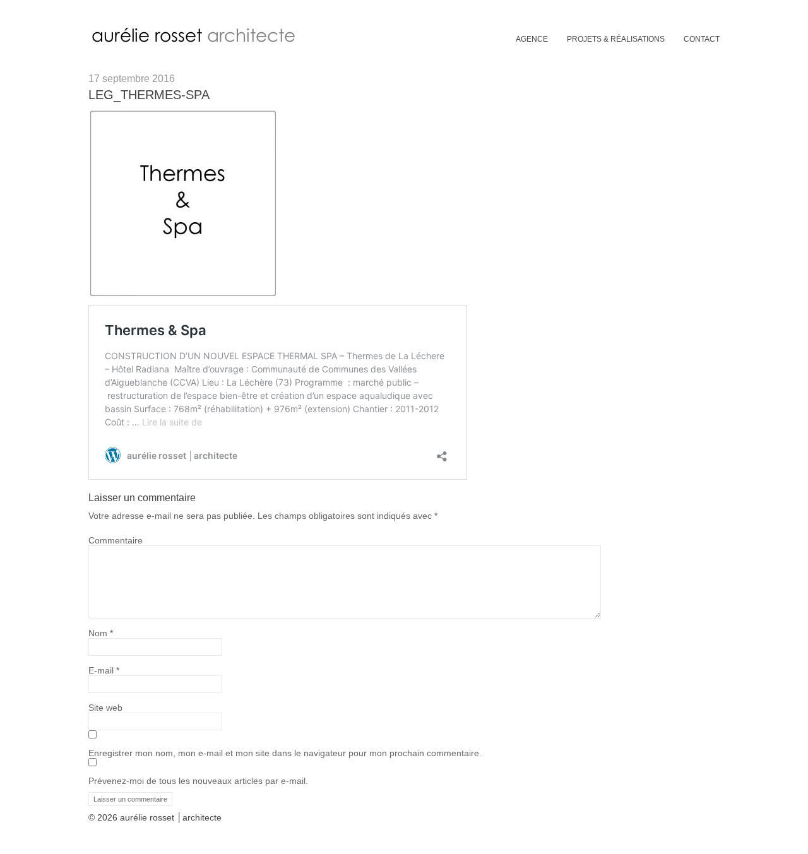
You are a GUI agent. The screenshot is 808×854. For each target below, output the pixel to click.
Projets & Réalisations (616, 39)
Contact (702, 39)
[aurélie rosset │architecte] (196, 42)
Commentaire (115, 540)
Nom (100, 633)
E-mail (103, 670)
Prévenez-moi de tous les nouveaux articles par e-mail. (198, 781)
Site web (105, 708)
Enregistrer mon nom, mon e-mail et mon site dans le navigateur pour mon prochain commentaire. (285, 753)
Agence (532, 39)
